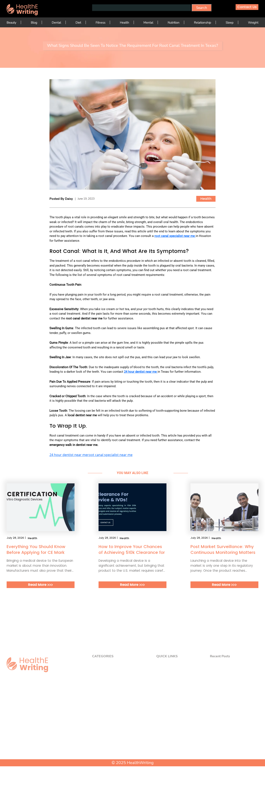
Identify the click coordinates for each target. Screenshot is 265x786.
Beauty (11, 23)
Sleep (230, 23)
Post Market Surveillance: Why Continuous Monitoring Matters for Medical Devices (222, 549)
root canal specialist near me (109, 454)
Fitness (100, 23)
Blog (34, 23)
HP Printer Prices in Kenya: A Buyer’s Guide (235, 686)
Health (124, 23)
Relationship (202, 23)
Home (165, 662)
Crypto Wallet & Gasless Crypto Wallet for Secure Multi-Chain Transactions (233, 664)
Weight (253, 23)
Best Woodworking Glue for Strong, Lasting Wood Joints (236, 697)
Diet (78, 23)
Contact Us (247, 7)
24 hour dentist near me (68, 454)
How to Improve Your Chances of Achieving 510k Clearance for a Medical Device (132, 549)
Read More (37, 584)
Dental (56, 23)
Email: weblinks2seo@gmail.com (32, 743)
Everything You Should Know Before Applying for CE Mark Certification (36, 549)
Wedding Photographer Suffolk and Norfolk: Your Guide (234, 675)
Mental (148, 23)
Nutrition (173, 23)
